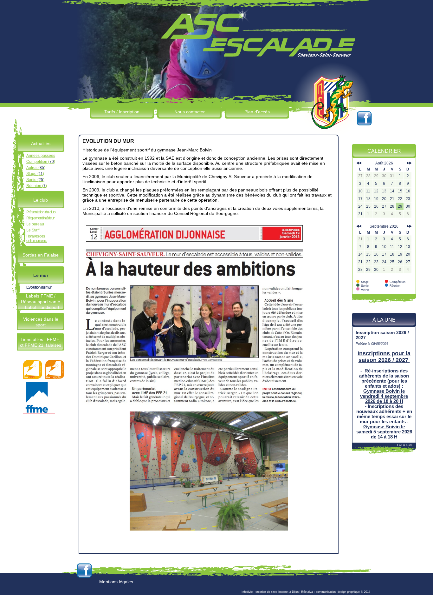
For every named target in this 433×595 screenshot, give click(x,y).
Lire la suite (404, 445)
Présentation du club (40, 212)
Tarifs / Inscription (121, 111)
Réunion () (36, 186)
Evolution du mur (39, 287)
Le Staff (32, 230)
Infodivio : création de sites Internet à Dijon (270, 591)
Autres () (35, 167)
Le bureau (35, 224)
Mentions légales (116, 581)
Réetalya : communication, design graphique (330, 591)
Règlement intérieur (40, 218)
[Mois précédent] (358, 163)
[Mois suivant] (409, 163)
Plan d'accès (257, 111)
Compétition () (40, 161)
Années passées (40, 155)
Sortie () (35, 179)
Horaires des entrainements (36, 238)
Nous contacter (189, 111)
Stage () (35, 173)
